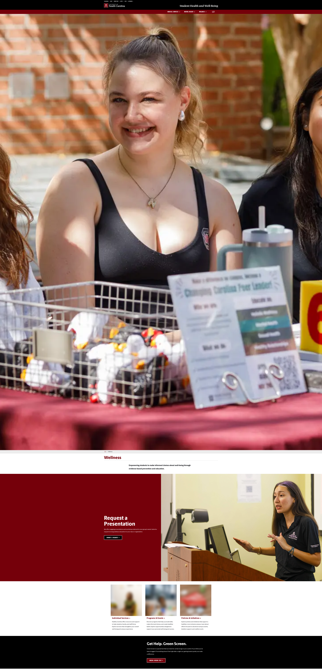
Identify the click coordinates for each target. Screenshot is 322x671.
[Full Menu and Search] (213, 12)
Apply (121, 1)
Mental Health (188, 12)
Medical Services (173, 12)
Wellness (202, 12)
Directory (116, 1)
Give (125, 1)
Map (111, 1)
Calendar (106, 1)
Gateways (130, 1)
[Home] (105, 452)
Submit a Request (112, 538)
